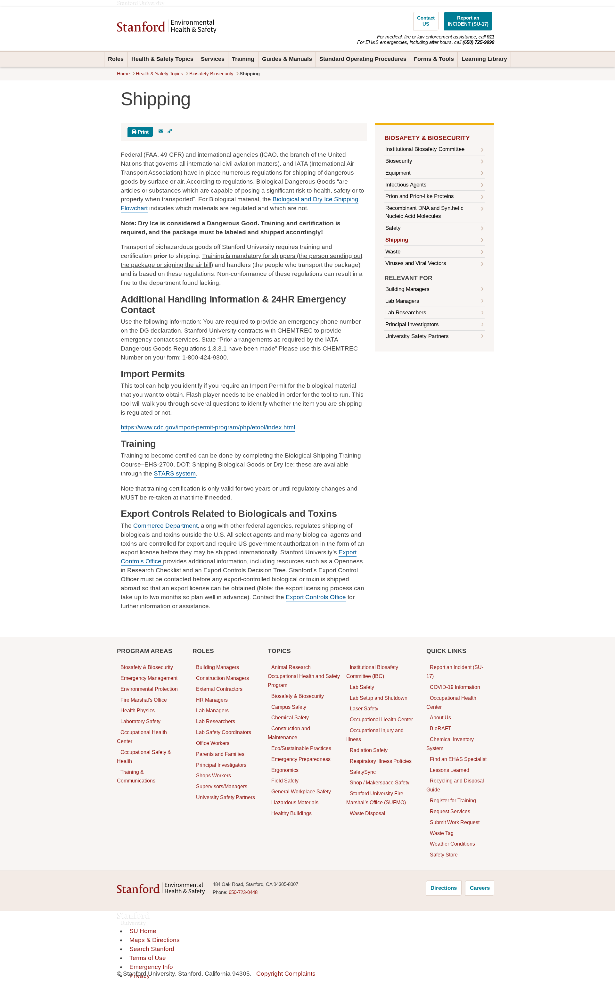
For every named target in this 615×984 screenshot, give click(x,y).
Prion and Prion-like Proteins (419, 196)
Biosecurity (398, 161)
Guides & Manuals (287, 59)
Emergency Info (151, 966)
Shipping (396, 240)
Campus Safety (288, 707)
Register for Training (453, 800)
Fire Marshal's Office (143, 700)
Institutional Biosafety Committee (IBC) (372, 671)
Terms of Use (147, 958)
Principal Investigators (412, 324)
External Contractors (219, 689)
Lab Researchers (405, 313)
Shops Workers (213, 776)
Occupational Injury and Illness (375, 734)
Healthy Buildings (291, 813)
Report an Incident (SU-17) (454, 671)
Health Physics (137, 711)
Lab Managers (402, 301)
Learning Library (484, 59)
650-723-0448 (243, 892)
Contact (426, 21)
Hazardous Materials (294, 802)
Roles (116, 59)
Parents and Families (220, 754)
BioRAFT (440, 729)
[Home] (167, 26)
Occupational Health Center (142, 736)
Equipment (398, 173)
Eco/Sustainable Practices (301, 748)
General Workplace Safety (301, 792)
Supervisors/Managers (221, 787)
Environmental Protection (149, 689)
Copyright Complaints (286, 973)
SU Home (142, 931)
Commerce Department (165, 525)
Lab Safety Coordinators (223, 732)
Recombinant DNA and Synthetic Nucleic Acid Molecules (424, 212)
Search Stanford (151, 949)
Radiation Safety (369, 750)
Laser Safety (364, 709)
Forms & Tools (434, 59)
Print (142, 132)
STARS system (175, 473)
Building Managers (407, 289)
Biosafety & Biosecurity (427, 138)
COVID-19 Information (455, 687)
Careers (480, 888)
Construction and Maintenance (289, 733)
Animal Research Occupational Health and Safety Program (304, 676)
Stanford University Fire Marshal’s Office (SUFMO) (376, 797)
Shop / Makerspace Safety (379, 783)
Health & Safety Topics (162, 59)
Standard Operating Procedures (362, 59)
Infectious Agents (406, 185)
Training (243, 59)
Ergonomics (285, 770)
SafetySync (363, 772)
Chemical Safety (290, 718)
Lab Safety (362, 687)
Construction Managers (222, 678)
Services (213, 59)
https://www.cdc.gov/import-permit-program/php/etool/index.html (208, 427)
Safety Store (444, 855)
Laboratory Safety (140, 721)
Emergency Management (148, 678)
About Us (440, 718)
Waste (392, 252)
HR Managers (212, 700)
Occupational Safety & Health (144, 756)
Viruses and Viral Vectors (415, 263)
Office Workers (212, 743)
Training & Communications (136, 776)
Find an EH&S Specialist (458, 759)
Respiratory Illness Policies (381, 761)
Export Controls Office (316, 597)
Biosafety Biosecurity (211, 73)
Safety (393, 228)
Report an (468, 21)
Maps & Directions (154, 940)
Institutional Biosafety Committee (424, 149)
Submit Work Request (455, 822)
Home (123, 73)
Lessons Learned (449, 770)
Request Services (450, 811)
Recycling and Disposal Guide (455, 785)
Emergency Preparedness (301, 759)
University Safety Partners (417, 336)
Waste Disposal (367, 813)
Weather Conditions (452, 844)
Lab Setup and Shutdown (378, 698)
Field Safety (285, 781)
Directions (443, 888)
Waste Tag (442, 833)
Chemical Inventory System (450, 743)
